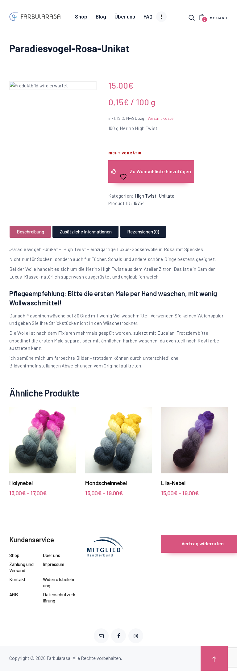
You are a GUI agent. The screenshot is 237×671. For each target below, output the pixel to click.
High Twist (145, 196)
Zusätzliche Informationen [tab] (86, 231)
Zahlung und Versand (21, 567)
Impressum (53, 564)
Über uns (51, 555)
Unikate (166, 196)
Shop (14, 555)
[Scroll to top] (214, 658)
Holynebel (21, 482)
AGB (13, 594)
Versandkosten (162, 118)
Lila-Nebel (173, 482)
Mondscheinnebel (106, 482)
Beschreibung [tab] (30, 231)
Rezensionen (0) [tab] (143, 231)
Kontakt (17, 579)
